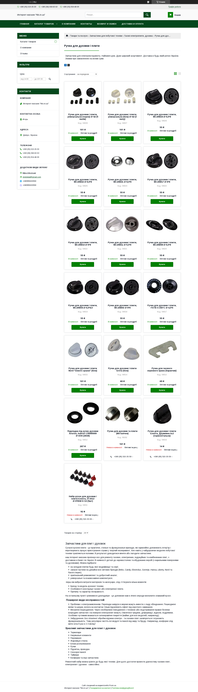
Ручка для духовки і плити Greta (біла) (122, 369)
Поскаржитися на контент (100, 688)
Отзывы (24, 53)
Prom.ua (112, 685)
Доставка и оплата (132, 24)
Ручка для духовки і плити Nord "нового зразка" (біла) (83, 369)
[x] (68, 65)
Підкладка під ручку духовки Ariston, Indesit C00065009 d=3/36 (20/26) (82, 433)
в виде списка (179, 74)
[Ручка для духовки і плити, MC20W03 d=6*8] (122, 287)
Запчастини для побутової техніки (106, 36)
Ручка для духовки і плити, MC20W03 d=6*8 (122, 306)
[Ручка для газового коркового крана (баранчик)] (161, 350)
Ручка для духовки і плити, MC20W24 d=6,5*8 (161, 115)
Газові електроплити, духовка (138, 36)
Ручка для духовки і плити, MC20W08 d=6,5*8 (161, 243)
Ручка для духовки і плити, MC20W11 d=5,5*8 (122, 243)
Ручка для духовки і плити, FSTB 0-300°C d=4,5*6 (161, 306)
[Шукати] (147, 15)
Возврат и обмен (106, 24)
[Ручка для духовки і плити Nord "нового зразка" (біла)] (82, 350)
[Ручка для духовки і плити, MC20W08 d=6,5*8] (161, 224)
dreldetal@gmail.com (32, 177)
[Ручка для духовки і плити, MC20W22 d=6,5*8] (82, 161)
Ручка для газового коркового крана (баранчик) (162, 369)
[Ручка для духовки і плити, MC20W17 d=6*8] (161, 161)
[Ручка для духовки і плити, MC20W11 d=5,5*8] (122, 224)
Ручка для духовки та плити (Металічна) (122, 432)
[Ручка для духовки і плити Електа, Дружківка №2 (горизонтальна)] (161, 412)
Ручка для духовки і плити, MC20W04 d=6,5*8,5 (82, 306)
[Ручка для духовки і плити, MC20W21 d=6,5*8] (122, 161)
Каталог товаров (44, 24)
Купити (83, 139)
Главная (24, 24)
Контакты (86, 24)
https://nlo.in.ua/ (29, 173)
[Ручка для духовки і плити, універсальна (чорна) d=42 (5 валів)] (82, 96)
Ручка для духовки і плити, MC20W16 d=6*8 (82, 243)
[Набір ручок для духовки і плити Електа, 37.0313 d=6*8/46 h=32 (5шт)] (82, 478)
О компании (68, 24)
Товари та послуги (79, 36)
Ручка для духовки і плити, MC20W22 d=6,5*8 (82, 180)
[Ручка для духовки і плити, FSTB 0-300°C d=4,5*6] (161, 287)
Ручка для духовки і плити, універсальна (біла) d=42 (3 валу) (122, 116)
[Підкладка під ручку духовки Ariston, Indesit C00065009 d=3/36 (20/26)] (82, 412)
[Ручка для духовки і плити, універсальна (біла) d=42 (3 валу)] (122, 96)
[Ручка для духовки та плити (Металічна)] (122, 412)
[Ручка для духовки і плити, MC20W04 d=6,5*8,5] (82, 287)
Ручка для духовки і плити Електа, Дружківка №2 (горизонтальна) (162, 433)
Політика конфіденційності (123, 688)
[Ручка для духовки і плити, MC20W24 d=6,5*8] (161, 96)
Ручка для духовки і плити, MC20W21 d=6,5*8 (122, 180)
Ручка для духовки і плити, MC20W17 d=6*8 (161, 180)
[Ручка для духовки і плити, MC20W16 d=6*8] (82, 224)
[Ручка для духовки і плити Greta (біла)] (122, 350)
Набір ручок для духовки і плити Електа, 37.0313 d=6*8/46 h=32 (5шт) (83, 498)
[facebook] (65, 65)
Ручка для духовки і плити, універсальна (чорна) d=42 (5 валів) (82, 116)
